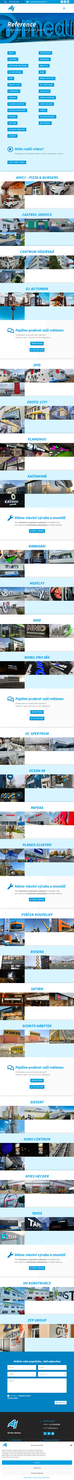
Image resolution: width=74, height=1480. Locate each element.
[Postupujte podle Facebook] (62, 2)
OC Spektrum (46, 85)
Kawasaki (44, 59)
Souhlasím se (19, 1397)
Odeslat (62, 1403)
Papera (12, 98)
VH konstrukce (47, 117)
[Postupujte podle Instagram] (65, 2)
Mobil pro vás (47, 78)
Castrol (13, 59)
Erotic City (14, 85)
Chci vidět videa (17, 162)
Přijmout (37, 1463)
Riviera (12, 117)
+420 (54, 1424)
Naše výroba (38, 531)
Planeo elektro (16, 104)
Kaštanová (45, 53)
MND (42, 72)
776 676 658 (38, 350)
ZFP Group (45, 123)
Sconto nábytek (17, 129)
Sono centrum (47, 98)
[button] (71, 1445)
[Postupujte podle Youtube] (68, 2)
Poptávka (38, 343)
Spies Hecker (46, 104)
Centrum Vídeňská (18, 66)
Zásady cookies (28, 1477)
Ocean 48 (44, 91)
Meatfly (44, 66)
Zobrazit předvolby (37, 1473)
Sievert (12, 136)
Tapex (43, 110)
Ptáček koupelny (17, 110)
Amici (11, 53)
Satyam (12, 123)
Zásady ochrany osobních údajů (41, 1477)
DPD (11, 78)
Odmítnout (37, 1468)
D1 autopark (15, 72)
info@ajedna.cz (53, 1428)
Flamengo (14, 91)
